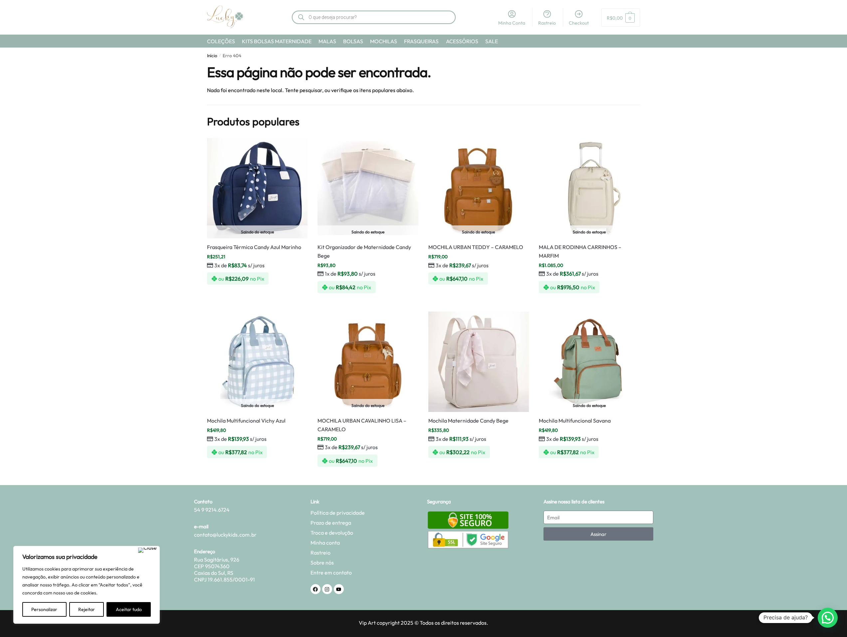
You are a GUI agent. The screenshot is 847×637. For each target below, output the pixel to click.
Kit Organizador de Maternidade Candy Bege (364, 251)
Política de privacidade (338, 512)
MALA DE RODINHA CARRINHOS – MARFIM (580, 251)
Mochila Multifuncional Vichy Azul (246, 420)
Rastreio (547, 23)
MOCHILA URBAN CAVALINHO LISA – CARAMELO (362, 425)
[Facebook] (315, 589)
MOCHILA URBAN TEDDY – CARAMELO (475, 247)
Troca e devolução (332, 532)
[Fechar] (147, 550)
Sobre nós (322, 562)
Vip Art (367, 622)
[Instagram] (327, 589)
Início (212, 56)
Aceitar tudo (129, 609)
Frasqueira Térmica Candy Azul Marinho (254, 247)
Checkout (579, 23)
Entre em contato (331, 572)
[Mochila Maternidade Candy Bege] (478, 362)
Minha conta (325, 542)
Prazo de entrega (331, 522)
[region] (86, 585)
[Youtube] (339, 589)
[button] (828, 618)
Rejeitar (86, 609)
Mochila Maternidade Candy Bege (468, 420)
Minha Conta (511, 23)
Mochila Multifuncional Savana (575, 420)
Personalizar (44, 609)
